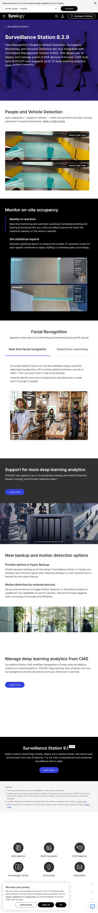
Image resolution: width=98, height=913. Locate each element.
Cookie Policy (30, 897)
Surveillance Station (18, 26)
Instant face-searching (72, 349)
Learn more (14, 492)
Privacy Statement (13, 897)
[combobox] (31, 8)
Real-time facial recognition (27, 349)
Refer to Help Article (54, 121)
